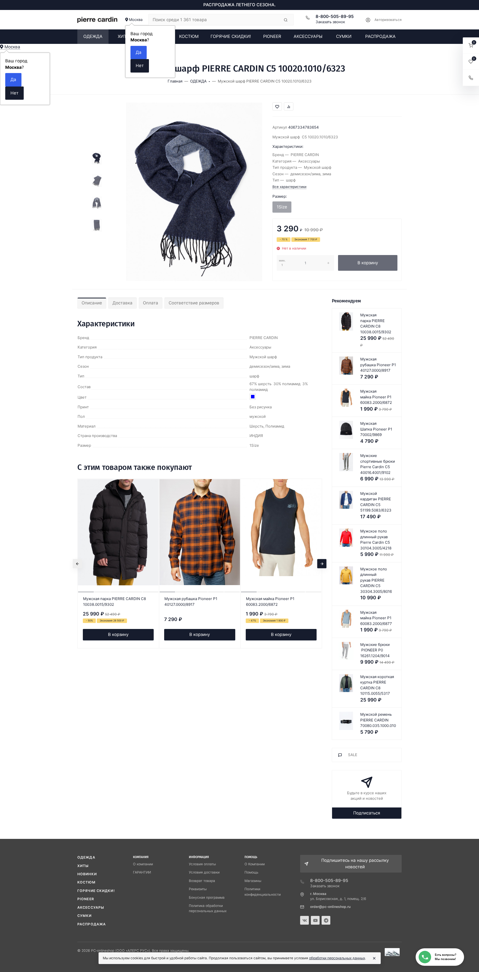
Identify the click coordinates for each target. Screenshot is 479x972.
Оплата (150, 302)
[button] (471, 45)
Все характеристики (289, 187)
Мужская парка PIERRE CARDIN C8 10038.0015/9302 (114, 601)
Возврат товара (202, 881)
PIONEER (85, 899)
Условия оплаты (202, 864)
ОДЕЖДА (86, 857)
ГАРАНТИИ (142, 872)
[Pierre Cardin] (97, 19)
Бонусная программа (207, 897)
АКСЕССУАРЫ (90, 907)
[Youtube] (315, 920)
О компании (143, 864)
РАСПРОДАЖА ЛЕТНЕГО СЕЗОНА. (239, 4)
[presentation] (77, 563)
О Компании (254, 864)
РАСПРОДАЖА (91, 924)
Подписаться (366, 812)
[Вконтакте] (304, 920)
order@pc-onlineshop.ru (330, 907)
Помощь (251, 872)
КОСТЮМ (86, 882)
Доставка (122, 302)
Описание (92, 302)
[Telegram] (326, 920)
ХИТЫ (83, 866)
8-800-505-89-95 (335, 16)
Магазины (252, 881)
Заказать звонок (330, 21)
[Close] (374, 958)
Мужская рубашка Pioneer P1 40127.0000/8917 (190, 601)
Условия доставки (204, 872)
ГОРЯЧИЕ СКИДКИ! (96, 891)
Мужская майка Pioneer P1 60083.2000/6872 (270, 601)
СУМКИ (84, 916)
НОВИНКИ (87, 874)
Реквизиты (198, 889)
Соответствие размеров (194, 302)
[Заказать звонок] (471, 78)
